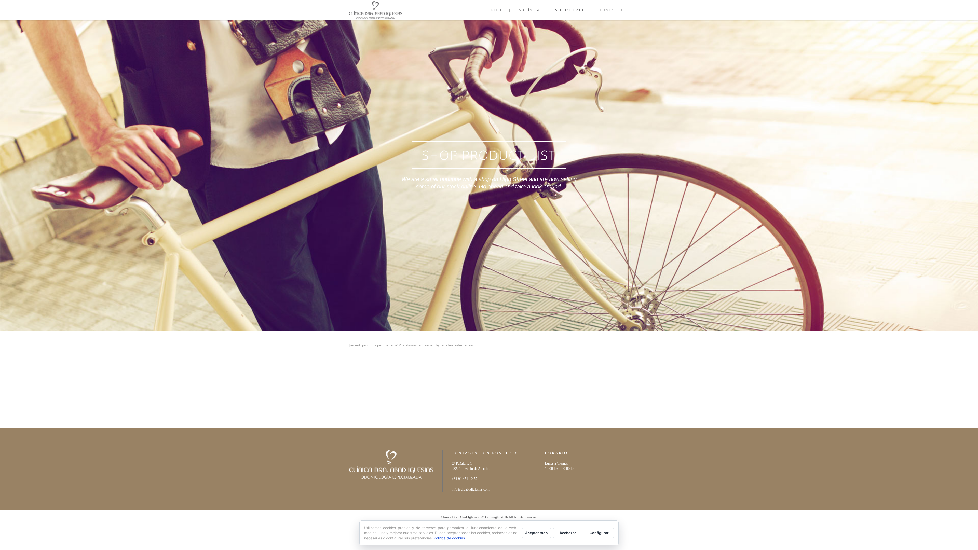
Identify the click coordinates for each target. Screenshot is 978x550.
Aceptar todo (536, 533)
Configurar (599, 533)
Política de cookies (449, 538)
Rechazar (568, 533)
